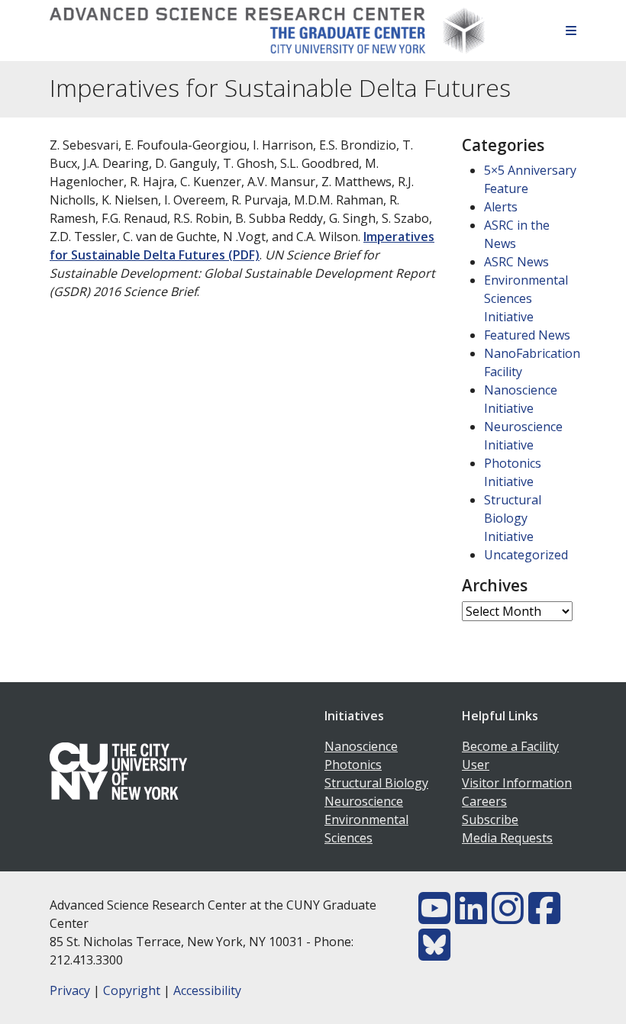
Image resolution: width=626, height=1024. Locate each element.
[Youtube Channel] (434, 917)
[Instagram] (507, 917)
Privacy (70, 990)
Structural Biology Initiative (512, 518)
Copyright (131, 990)
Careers (484, 801)
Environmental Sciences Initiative (526, 298)
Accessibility (207, 990)
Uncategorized (526, 554)
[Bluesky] (434, 953)
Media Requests (507, 837)
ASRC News (516, 261)
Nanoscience (361, 746)
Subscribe (490, 819)
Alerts (501, 206)
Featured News (527, 335)
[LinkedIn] (471, 917)
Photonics (353, 764)
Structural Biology (376, 782)
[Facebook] (544, 917)
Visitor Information (517, 782)
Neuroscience (363, 801)
